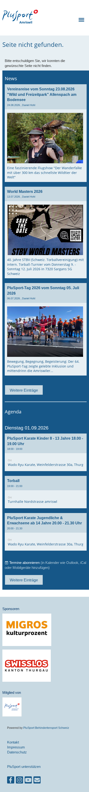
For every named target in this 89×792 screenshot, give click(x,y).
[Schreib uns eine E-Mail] (37, 781)
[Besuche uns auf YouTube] (28, 781)
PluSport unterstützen (24, 767)
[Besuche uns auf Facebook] (10, 781)
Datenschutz (17, 752)
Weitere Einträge (24, 390)
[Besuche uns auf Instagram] (19, 781)
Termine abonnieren (24, 563)
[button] (46, 452)
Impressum (16, 747)
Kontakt (13, 742)
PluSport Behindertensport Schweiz (46, 728)
